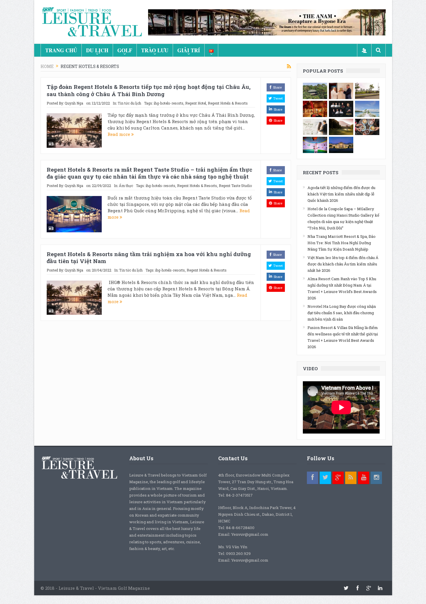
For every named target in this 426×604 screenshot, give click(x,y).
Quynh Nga (74, 103)
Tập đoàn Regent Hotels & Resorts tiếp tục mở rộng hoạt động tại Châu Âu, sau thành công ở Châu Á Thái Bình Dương (149, 90)
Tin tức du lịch (129, 103)
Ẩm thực (126, 185)
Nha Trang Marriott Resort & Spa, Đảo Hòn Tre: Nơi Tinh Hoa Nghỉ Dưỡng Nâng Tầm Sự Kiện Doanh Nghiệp (341, 243)
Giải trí (188, 50)
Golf (124, 50)
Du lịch (97, 50)
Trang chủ (61, 50)
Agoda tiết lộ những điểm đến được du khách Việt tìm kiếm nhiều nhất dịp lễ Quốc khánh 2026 (341, 194)
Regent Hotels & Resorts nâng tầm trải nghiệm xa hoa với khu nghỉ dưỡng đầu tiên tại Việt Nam (149, 257)
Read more (119, 134)
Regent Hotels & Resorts (228, 103)
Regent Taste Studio (235, 185)
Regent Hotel (195, 103)
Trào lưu (154, 50)
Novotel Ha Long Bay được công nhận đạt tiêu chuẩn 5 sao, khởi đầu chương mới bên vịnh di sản (341, 313)
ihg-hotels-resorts (168, 103)
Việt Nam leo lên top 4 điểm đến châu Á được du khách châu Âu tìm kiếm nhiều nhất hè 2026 (342, 264)
